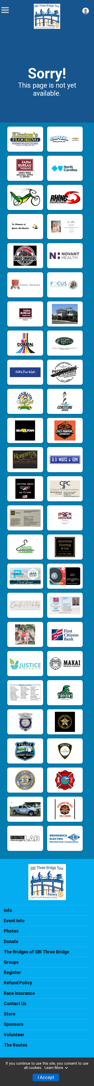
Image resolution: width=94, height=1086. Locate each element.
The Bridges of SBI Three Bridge (36, 951)
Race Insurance (19, 993)
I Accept (46, 1077)
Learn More (54, 1068)
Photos (11, 931)
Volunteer (14, 1034)
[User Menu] (85, 11)
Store (9, 1013)
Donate (11, 941)
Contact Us (15, 1003)
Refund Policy (18, 982)
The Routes (15, 1045)
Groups (11, 962)
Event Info (14, 920)
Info (8, 910)
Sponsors (13, 1024)
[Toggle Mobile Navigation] (5, 10)
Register (12, 972)
